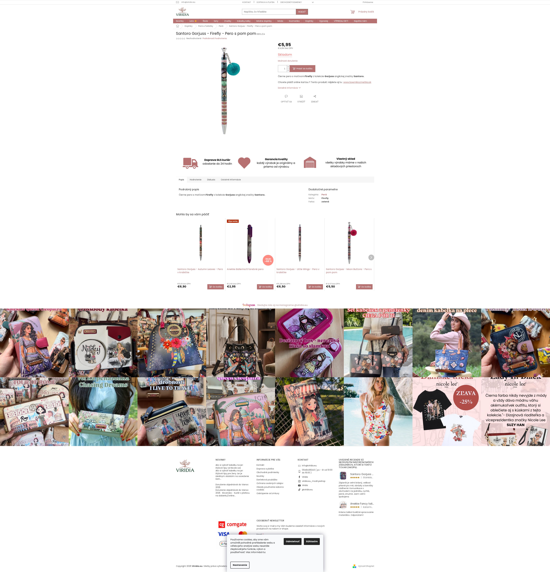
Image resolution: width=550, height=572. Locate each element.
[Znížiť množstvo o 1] (288, 70)
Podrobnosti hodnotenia (215, 38)
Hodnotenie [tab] (195, 179)
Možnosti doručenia (288, 61)
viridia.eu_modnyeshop (313, 481)
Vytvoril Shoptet (366, 566)
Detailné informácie (288, 87)
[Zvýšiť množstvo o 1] (288, 67)
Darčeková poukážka (267, 479)
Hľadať (302, 11)
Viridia (305, 476)
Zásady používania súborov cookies (270, 488)
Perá (324, 194)
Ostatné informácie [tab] (231, 179)
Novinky (260, 476)
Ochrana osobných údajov (270, 483)
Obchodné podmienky (291, 2)
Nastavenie (240, 565)
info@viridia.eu (309, 465)
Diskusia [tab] (211, 179)
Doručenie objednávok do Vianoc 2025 (232, 486)
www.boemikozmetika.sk (357, 82)
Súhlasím (312, 541)
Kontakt (246, 2)
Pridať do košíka (304, 68)
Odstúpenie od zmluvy (268, 493)
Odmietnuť (292, 541)
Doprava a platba (265, 2)
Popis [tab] (181, 179)
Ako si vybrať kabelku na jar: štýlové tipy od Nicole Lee (229, 466)
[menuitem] (179, 21)
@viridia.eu (307, 489)
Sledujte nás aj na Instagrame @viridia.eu (282, 305)
